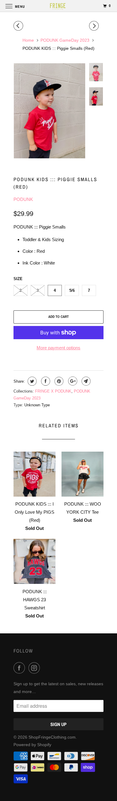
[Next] (94, 26)
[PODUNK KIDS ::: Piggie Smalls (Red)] (50, 111)
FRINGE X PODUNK (53, 391)
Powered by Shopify (32, 744)
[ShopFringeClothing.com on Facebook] (20, 668)
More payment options (58, 347)
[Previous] (19, 26)
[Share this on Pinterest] (58, 381)
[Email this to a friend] (85, 381)
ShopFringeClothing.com (52, 737)
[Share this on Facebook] (45, 381)
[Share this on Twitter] (31, 381)
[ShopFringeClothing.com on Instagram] (35, 668)
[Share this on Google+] (72, 381)
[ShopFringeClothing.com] (58, 6)
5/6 (72, 290)
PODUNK (23, 199)
